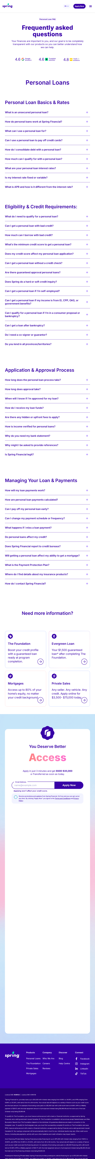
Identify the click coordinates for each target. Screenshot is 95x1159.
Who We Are (48, 1058)
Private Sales (32, 1068)
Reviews (46, 1068)
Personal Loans (33, 1058)
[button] (90, 6)
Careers (46, 1063)
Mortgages (31, 1073)
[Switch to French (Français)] (66, 6)
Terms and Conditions (62, 798)
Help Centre (64, 1063)
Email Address (20, 782)
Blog (61, 1058)
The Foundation (33, 1063)
